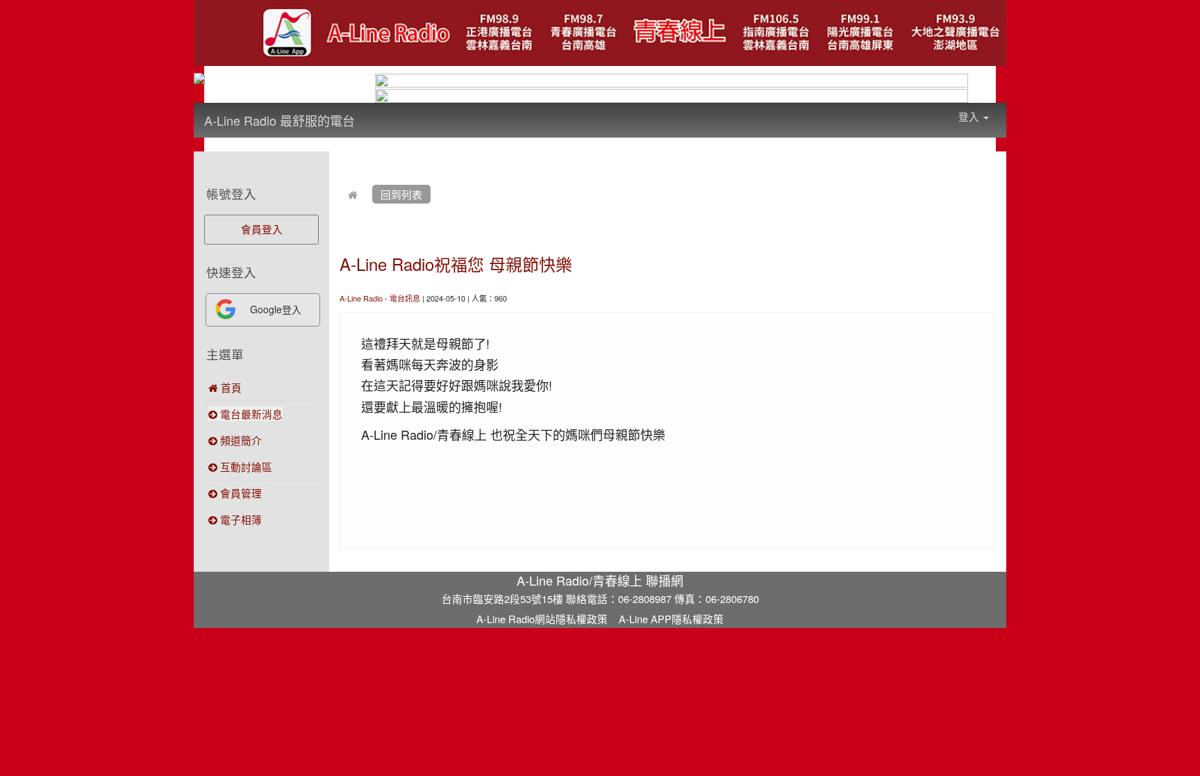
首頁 (230, 387)
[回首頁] (353, 194)
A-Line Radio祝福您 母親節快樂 (456, 263)
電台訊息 (405, 298)
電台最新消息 (250, 413)
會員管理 (239, 493)
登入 (970, 116)
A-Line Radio (361, 298)
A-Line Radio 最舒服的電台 (279, 120)
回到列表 (401, 194)
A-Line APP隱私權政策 (671, 618)
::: (368, 111)
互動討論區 (244, 466)
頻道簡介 (239, 440)
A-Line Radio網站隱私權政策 (542, 618)
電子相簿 (239, 519)
